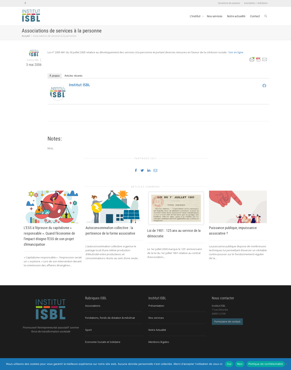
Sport (88, 330)
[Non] (286, 364)
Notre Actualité (157, 330)
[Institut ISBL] (58, 92)
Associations (92, 305)
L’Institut (195, 16)
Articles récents (74, 75)
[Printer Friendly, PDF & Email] (258, 59)
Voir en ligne (235, 52)
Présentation (156, 305)
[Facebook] (25, 3)
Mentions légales (158, 342)
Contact (255, 16)
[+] (53, 207)
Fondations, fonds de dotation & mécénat (110, 318)
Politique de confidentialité (265, 363)
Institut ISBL (79, 84)
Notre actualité (236, 16)
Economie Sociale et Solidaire (102, 342)
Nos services (214, 16)
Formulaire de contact (227, 321)
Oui (229, 363)
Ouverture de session (229, 3)
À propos (54, 75)
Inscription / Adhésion (256, 3)
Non (239, 363)
